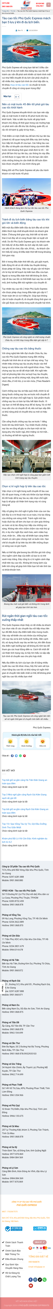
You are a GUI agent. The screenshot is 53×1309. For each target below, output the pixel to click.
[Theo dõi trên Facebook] (31, 1280)
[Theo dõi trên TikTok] (40, 1280)
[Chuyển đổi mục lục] (16, 96)
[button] (2, 988)
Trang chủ (5, 11)
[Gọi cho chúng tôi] (44, 1280)
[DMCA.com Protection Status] (40, 1228)
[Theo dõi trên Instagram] (35, 1280)
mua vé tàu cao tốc (19, 85)
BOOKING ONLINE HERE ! (40, 4)
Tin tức (13, 11)
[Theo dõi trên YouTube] (31, 1285)
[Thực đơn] (48, 5)
